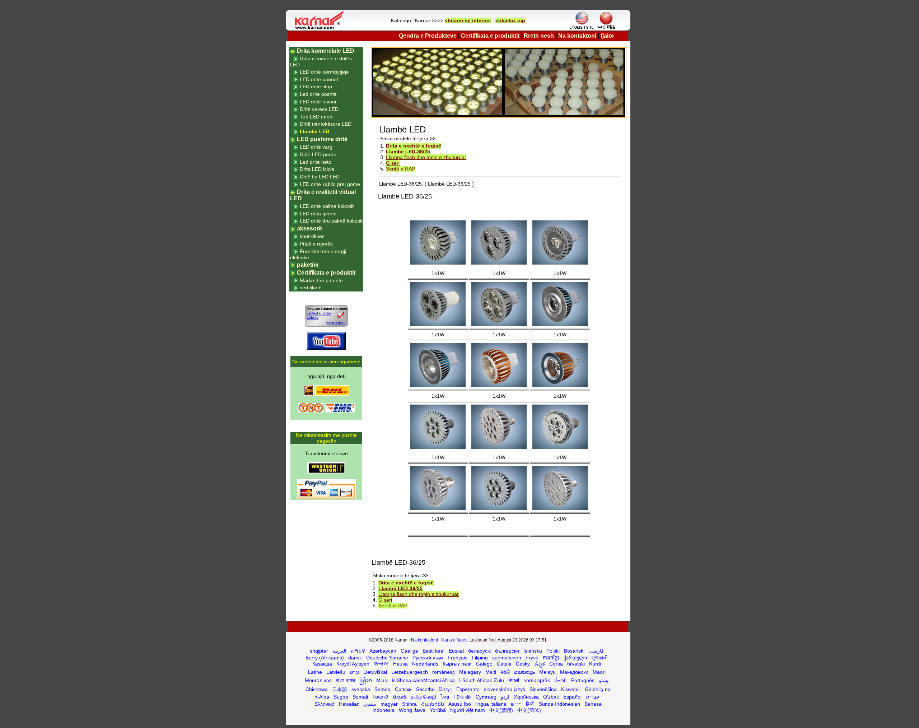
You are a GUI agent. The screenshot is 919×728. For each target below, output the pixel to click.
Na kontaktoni (577, 36)
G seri (393, 163)
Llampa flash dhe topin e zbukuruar (426, 157)
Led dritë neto (315, 162)
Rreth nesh (539, 36)
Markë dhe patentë (321, 280)
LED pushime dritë (322, 139)
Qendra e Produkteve (428, 36)
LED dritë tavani (318, 101)
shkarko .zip (510, 20)
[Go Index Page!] (321, 29)
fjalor (607, 36)
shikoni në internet (468, 20)
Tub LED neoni (316, 117)
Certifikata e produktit (490, 36)
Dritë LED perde (318, 154)
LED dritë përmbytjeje (324, 72)
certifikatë (311, 287)
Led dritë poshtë (318, 94)
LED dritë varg (316, 147)
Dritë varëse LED (319, 109)
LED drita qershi (318, 213)
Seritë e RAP (400, 169)
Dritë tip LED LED (320, 176)
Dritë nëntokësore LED (325, 124)
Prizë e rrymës (316, 244)
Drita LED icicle (317, 169)
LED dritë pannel (319, 79)
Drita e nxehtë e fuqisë (413, 146)
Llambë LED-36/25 (408, 151)
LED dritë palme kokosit (327, 206)
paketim (307, 265)
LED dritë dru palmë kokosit (331, 221)
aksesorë (309, 228)
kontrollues (312, 236)
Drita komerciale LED (325, 51)
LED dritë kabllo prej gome (330, 184)
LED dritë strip (316, 86)
